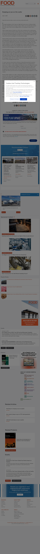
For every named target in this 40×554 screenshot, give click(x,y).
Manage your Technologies (15, 99)
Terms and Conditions (17, 92)
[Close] (34, 81)
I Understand (23, 99)
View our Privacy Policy (24, 96)
